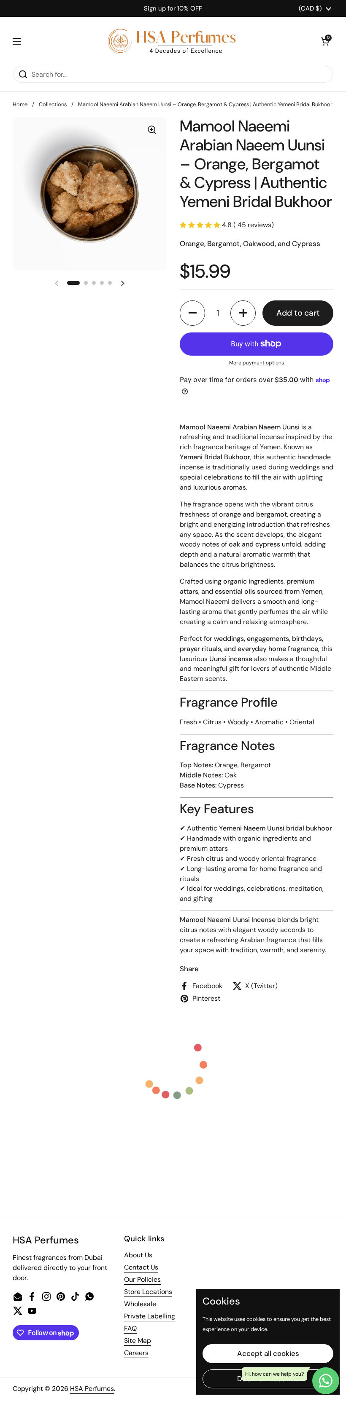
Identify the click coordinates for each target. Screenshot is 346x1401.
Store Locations (148, 1291)
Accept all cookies (268, 1353)
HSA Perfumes (92, 1388)
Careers (136, 1352)
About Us (138, 1255)
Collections (53, 104)
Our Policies (142, 1279)
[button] (324, 41)
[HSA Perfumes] (170, 41)
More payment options (256, 362)
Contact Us (141, 1267)
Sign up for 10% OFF (173, 8)
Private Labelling (149, 1316)
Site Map (137, 1340)
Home (20, 104)
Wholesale (140, 1303)
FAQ (130, 1328)
